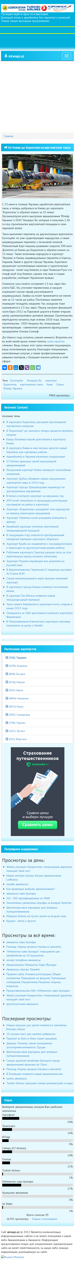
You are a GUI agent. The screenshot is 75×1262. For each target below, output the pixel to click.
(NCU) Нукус (16, 706)
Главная (8, 136)
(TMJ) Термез (16, 723)
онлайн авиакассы (17, 884)
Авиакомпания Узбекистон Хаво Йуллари (31, 965)
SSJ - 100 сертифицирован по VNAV (28, 898)
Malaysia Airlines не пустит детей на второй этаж (36, 916)
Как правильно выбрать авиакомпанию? (30, 889)
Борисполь (10, 384)
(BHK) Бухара (16, 674)
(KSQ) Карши (16, 682)
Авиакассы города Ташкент (23, 969)
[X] (21, 367)
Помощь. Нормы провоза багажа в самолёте (33, 946)
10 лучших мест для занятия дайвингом (30, 1034)
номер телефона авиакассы (23, 960)
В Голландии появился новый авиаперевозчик (34, 1074)
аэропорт (51, 380)
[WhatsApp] (32, 367)
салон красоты (56, 341)
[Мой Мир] (15, 367)
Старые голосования (44, 1219)
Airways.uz (16, 56)
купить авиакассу (16, 1078)
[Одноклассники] (10, 367)
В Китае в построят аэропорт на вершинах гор (35, 496)
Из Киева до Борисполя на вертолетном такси (38, 147)
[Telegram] (38, 367)
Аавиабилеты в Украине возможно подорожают (35, 456)
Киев (50, 384)
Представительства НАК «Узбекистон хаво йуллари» (38, 990)
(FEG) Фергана (17, 739)
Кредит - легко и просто (21, 921)
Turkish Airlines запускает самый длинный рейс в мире (39, 1083)
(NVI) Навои (15, 690)
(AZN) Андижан (17, 666)
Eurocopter (16, 380)
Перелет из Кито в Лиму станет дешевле (31, 1038)
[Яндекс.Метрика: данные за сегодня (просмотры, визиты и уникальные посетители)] (12, 1257)
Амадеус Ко (34, 380)
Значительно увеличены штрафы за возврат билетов (38, 903)
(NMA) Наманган (18, 698)
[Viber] (27, 367)
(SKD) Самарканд (19, 714)
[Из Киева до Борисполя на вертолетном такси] (37, 176)
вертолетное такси (31, 384)
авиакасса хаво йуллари (21, 893)
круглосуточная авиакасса (22, 1004)
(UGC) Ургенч (16, 731)
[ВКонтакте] (4, 367)
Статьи (60, 384)
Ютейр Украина (13, 388)
